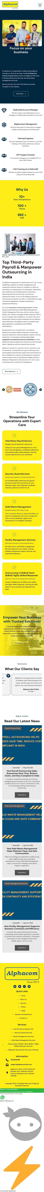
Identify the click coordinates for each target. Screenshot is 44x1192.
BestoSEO (16, 768)
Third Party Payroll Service (18, 440)
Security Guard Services (17, 473)
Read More (22, 795)
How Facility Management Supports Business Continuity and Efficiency (22, 927)
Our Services (22, 412)
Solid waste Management (14, 806)
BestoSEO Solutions (22, 1086)
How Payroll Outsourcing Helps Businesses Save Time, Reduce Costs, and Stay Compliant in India (22, 773)
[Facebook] (14, 986)
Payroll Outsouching (12, 728)
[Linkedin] (29, 986)
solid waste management (28, 516)
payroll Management (23, 447)
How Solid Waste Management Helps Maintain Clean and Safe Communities (22, 851)
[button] (3, 389)
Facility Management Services (20, 539)
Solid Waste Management (18, 506)
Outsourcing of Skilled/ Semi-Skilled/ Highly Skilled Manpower (21, 574)
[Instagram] (24, 986)
